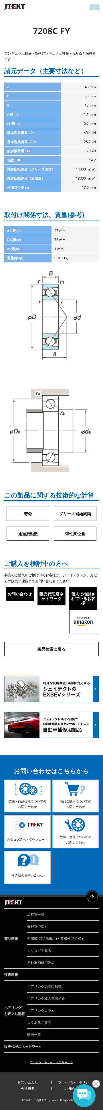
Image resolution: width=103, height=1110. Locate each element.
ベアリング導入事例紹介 (46, 998)
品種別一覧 (35, 914)
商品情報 (11, 938)
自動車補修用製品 (41, 962)
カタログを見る (39, 950)
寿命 (28, 513)
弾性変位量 (75, 533)
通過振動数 (28, 533)
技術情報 (11, 974)
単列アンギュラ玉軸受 (52, 53)
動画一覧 (34, 1034)
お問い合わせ (20, 594)
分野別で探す (37, 926)
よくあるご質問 (39, 1022)
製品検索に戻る (51, 649)
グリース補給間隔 (75, 513)
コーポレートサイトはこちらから (51, 1062)
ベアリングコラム (41, 1010)
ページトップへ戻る (92, 896)
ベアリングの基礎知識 (44, 986)
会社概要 (28, 1088)
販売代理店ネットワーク (51, 596)
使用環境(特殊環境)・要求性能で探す (55, 938)
